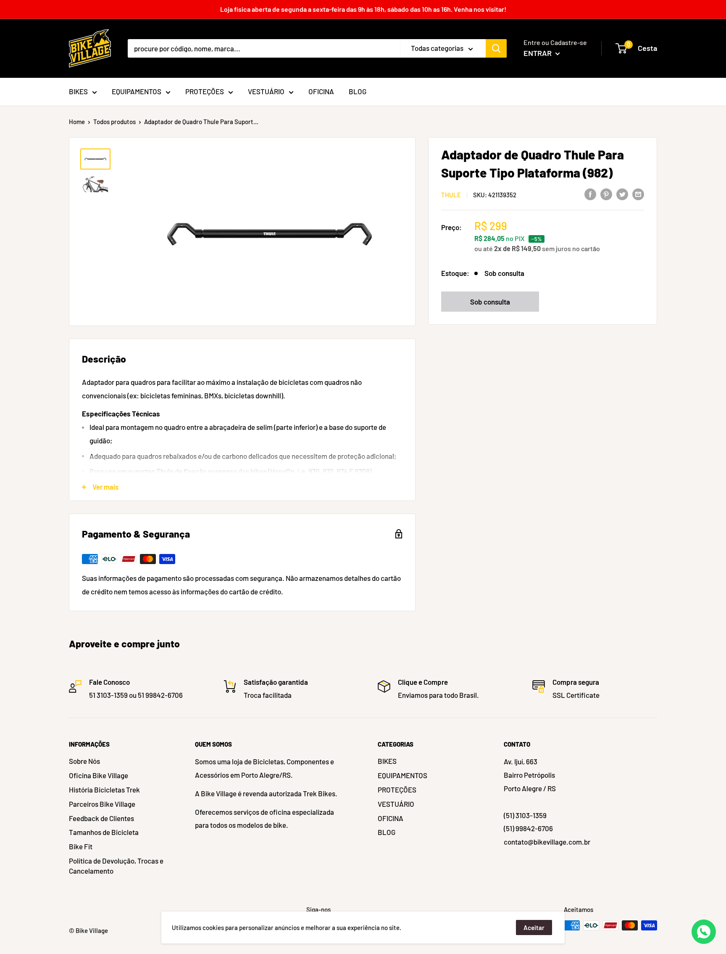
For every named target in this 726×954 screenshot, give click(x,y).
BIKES (387, 761)
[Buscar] (496, 48)
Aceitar (533, 927)
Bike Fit (80, 846)
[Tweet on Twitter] (622, 194)
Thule (451, 195)
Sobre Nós (84, 761)
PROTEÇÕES (397, 789)
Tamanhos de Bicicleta (104, 832)
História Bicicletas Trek (104, 789)
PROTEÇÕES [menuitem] (204, 91)
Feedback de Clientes (101, 818)
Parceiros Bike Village (102, 804)
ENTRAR (538, 53)
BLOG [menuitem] (357, 91)
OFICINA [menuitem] (321, 91)
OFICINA (390, 818)
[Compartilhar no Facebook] (590, 194)
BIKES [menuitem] (78, 91)
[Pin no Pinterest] (606, 194)
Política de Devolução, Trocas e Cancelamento (116, 865)
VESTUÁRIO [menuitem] (266, 91)
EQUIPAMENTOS (402, 775)
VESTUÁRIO (396, 804)
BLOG (386, 832)
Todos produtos (114, 121)
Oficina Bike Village (98, 775)
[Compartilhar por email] (638, 194)
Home (77, 121)
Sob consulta (490, 301)
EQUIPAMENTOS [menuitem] (136, 91)
